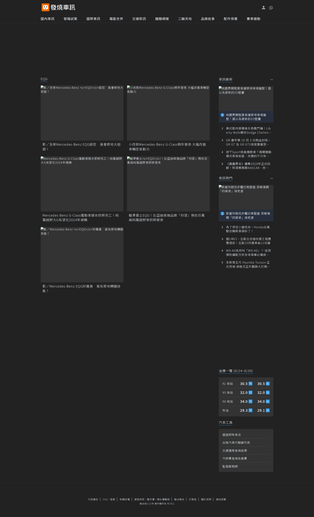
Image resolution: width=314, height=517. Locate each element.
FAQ (105, 499)
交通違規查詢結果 (234, 450)
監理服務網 (230, 466)
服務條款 (139, 499)
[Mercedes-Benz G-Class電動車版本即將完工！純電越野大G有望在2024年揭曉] (82, 183)
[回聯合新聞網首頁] (45, 7)
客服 (112, 499)
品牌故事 (208, 18)
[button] (270, 7)
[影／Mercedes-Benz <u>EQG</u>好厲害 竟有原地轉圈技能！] (82, 254)
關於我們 (206, 499)
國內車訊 (48, 18)
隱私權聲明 (163, 499)
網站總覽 (221, 499)
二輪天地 (185, 18)
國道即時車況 (231, 434)
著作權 (151, 499)
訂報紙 (193, 499)
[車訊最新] (271, 80)
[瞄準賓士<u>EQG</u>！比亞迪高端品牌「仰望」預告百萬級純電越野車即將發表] (168, 183)
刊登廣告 (93, 499)
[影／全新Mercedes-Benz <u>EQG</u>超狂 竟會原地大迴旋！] (82, 113)
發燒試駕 (70, 18)
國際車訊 (93, 18)
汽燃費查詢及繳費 (234, 458)
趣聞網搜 (162, 18)
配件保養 (231, 18)
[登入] (264, 7)
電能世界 (116, 18)
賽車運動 (254, 18)
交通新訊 (139, 18)
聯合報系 (179, 499)
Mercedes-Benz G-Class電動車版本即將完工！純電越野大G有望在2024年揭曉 (81, 217)
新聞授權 (125, 499)
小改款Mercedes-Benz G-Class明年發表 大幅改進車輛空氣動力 (167, 146)
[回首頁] (63, 7)
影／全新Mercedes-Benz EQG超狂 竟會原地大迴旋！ (82, 146)
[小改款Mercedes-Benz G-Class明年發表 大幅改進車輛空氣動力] (168, 113)
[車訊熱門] (271, 178)
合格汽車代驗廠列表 (236, 442)
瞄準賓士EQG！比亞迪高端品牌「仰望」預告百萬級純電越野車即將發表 (167, 217)
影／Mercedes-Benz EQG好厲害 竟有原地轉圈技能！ (82, 288)
